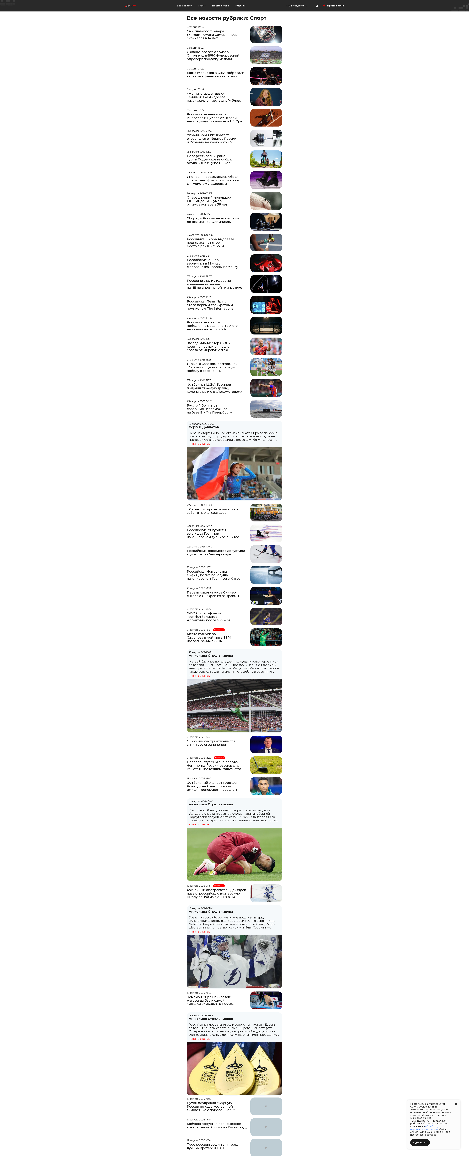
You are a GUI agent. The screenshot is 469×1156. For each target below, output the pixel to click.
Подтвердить (420, 1142)
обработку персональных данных (424, 1128)
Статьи (202, 5)
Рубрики (240, 5)
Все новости (184, 5)
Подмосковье (220, 5)
